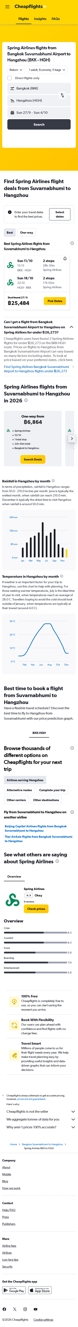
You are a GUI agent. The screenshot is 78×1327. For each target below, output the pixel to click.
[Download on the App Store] (40, 1290)
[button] (7, 6)
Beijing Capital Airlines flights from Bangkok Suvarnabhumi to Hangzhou (36, 828)
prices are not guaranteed (31, 1099)
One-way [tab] (26, 232)
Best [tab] (10, 232)
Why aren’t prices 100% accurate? (31, 1127)
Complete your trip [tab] (52, 790)
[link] (32, 459)
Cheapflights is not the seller (27, 1111)
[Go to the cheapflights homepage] (31, 7)
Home (13, 1144)
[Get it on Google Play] (14, 1290)
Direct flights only (27, 78)
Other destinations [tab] (46, 800)
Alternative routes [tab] (19, 790)
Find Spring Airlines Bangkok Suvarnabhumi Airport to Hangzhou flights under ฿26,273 (36, 369)
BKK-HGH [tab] (39, 733)
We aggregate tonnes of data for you (32, 1119)
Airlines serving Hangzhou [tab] (25, 780)
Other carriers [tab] (16, 800)
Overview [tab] (14, 876)
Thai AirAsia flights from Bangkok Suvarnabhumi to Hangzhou (38, 839)
